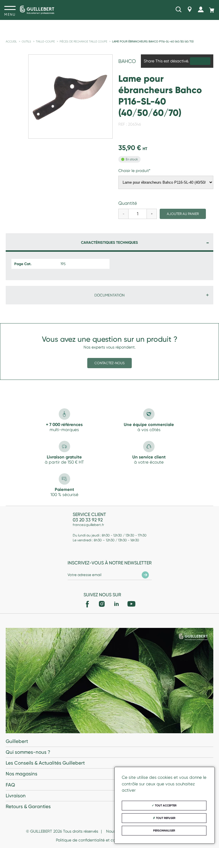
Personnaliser (164, 830)
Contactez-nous (109, 363)
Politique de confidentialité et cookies (90, 840)
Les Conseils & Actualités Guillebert (45, 763)
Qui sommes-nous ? (28, 752)
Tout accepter (165, 805)
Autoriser (200, 61)
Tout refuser (165, 818)
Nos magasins (21, 774)
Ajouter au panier (183, 214)
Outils (26, 41)
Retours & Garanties (28, 806)
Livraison (16, 795)
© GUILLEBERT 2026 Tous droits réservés (62, 831)
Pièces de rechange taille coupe (83, 41)
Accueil (11, 41)
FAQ (10, 785)
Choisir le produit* (134, 170)
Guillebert (17, 741)
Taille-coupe (45, 41)
